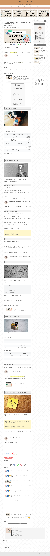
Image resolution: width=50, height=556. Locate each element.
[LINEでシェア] (18, 44)
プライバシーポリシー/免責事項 (42, 553)
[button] (25, 44)
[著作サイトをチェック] (39, 41)
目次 (17, 85)
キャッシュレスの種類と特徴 (38, 79)
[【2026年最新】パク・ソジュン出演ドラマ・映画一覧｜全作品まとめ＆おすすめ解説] (19, 13)
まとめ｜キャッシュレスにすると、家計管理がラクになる (17, 104)
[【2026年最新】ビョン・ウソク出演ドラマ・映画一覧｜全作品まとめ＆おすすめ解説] (31, 13)
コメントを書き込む (18, 523)
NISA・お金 (6, 460)
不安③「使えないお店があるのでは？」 (17, 95)
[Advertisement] (17, 506)
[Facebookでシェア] (14, 44)
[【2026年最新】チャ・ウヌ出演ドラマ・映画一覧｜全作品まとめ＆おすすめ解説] (43, 13)
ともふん (39, 30)
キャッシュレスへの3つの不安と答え (17, 89)
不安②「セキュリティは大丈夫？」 (17, 93)
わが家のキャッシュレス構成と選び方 (17, 100)
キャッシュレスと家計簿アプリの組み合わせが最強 (17, 97)
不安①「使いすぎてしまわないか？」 (17, 91)
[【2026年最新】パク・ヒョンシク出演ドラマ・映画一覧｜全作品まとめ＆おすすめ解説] (6, 13)
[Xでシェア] (11, 44)
